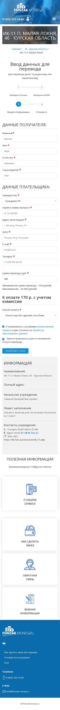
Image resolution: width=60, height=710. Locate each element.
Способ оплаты (11, 310)
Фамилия (8, 133)
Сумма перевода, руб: (15, 273)
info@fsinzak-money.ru (17, 691)
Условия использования (17, 657)
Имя (5, 145)
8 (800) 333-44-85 (13, 19)
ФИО (6, 232)
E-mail (6, 244)
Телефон (8, 256)
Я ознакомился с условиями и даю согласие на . (28, 330)
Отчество (9, 157)
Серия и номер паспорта (17, 207)
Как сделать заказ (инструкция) (20, 652)
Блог (6, 662)
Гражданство (11, 195)
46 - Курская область (36, 48)
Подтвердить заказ (15, 351)
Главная (16, 48)
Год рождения (11, 170)
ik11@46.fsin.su (29, 432)
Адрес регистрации (14, 220)
